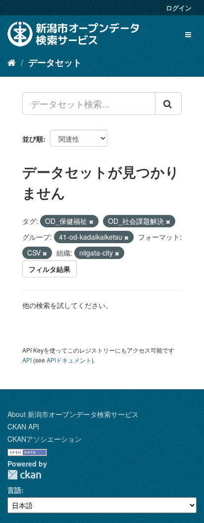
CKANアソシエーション (44, 439)
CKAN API (23, 426)
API (27, 360)
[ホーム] (11, 61)
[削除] (91, 221)
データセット (55, 62)
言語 (14, 490)
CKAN (24, 475)
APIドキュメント (69, 360)
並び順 (32, 139)
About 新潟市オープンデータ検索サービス (73, 414)
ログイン (179, 7)
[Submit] (168, 103)
